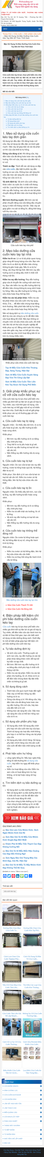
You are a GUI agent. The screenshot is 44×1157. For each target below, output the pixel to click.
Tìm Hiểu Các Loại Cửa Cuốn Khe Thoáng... (32, 986)
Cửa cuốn (18, 33)
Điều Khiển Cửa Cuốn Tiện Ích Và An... (11, 1072)
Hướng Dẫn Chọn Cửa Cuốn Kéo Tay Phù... (32, 929)
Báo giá (7, 1143)
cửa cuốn (10, 169)
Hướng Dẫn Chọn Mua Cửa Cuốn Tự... (12, 929)
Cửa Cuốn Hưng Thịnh (33, 1150)
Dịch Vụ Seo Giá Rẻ (25, 1152)
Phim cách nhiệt (10, 1121)
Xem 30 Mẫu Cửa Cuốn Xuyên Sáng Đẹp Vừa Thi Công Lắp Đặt (21, 376)
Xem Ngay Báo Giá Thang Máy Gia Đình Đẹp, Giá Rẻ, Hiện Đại (20, 859)
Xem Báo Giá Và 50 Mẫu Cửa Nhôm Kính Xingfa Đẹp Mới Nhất (20, 838)
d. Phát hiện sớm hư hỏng (14, 125)
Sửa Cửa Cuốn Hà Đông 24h (20, 608)
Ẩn (27, 97)
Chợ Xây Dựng (8, 1150)
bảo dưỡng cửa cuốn (30, 313)
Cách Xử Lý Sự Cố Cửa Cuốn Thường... (12, 1043)
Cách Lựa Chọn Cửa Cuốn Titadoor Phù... (12, 958)
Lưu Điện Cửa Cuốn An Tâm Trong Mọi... (32, 1072)
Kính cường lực (11, 1090)
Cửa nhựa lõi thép (11, 1117)
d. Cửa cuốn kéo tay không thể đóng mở (18, 113)
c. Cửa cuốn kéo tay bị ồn (14, 111)
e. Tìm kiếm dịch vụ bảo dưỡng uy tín (17, 127)
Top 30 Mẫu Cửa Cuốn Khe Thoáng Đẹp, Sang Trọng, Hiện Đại (21, 369)
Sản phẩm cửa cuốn (32, 33)
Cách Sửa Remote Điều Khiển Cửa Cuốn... (32, 1043)
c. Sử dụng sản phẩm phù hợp (15, 123)
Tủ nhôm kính (9, 1134)
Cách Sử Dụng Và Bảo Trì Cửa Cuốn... (32, 958)
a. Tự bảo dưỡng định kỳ (13, 119)
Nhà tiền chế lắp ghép (13, 1138)
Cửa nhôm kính (10, 1099)
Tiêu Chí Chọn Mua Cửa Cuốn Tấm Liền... (12, 986)
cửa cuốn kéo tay (10, 891)
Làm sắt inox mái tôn (12, 1103)
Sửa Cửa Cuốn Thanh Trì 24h (20, 605)
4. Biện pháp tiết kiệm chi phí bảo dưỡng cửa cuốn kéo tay (21, 116)
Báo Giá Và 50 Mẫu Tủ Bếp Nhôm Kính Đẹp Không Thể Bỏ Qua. (22, 866)
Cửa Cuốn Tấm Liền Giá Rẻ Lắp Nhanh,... (11, 1015)
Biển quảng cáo (10, 1112)
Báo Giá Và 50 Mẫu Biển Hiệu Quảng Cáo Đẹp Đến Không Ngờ (21, 852)
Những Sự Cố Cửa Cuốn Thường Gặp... (32, 1015)
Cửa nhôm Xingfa (11, 1086)
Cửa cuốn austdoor (12, 1095)
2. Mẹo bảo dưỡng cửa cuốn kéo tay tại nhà (17, 103)
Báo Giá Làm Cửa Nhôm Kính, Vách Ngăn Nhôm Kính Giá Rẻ (20, 831)
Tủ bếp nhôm (9, 1130)
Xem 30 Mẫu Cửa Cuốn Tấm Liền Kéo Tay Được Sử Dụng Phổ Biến (20, 383)
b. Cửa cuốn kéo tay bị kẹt (14, 109)
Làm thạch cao (10, 1108)
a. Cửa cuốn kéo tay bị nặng (15, 107)
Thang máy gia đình (12, 1125)
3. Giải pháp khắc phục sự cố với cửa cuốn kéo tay (20, 105)
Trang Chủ (7, 33)
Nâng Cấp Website (10, 1152)
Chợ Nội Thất (19, 1150)
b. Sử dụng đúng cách (13, 121)
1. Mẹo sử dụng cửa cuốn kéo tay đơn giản (17, 101)
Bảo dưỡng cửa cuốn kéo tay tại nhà (22, 600)
